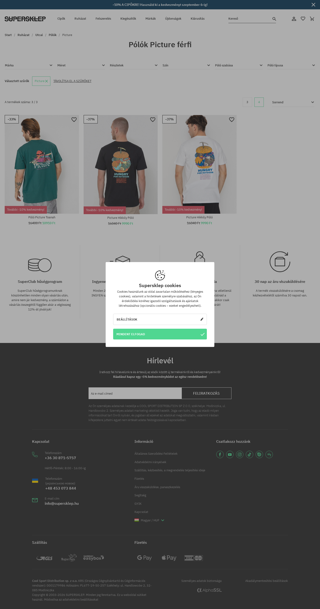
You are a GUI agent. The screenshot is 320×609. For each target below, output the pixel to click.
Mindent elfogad (130, 334)
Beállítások (127, 319)
